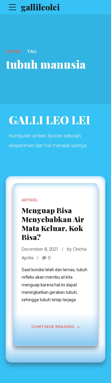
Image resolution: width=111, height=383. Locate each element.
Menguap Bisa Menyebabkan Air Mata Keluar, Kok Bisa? (53, 223)
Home (13, 51)
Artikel (30, 200)
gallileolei (40, 6)
